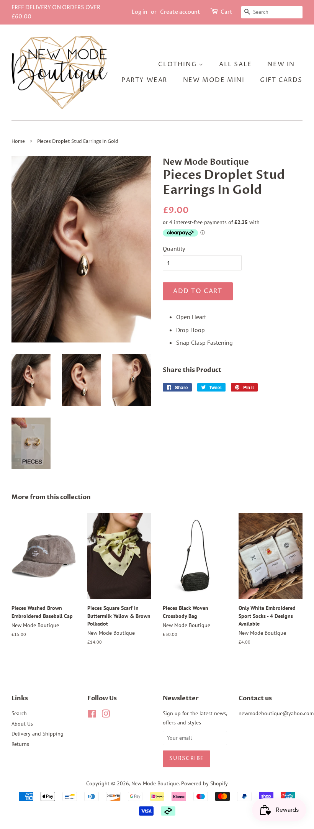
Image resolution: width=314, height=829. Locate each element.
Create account (180, 12)
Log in (139, 12)
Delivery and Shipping (37, 733)
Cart (226, 12)
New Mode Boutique (155, 783)
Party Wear (144, 80)
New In (281, 64)
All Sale (235, 64)
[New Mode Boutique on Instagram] (105, 715)
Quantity (174, 248)
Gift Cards (281, 80)
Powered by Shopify (204, 783)
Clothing (178, 64)
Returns (20, 744)
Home (18, 141)
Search (19, 713)
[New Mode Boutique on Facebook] (91, 715)
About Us (22, 723)
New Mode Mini (214, 80)
